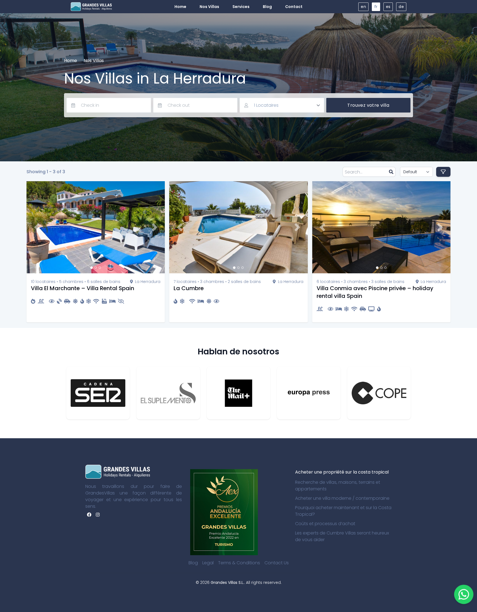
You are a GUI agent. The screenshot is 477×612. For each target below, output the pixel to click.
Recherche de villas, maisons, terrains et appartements (337, 485)
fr (376, 6)
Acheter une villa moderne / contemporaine (342, 498)
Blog (193, 563)
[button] (36, 227)
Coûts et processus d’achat (325, 523)
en (363, 6)
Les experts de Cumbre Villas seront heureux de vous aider (342, 536)
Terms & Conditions (239, 563)
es (388, 6)
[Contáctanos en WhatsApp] (464, 594)
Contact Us (276, 563)
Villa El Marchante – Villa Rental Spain (82, 288)
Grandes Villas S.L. (227, 582)
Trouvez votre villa (368, 105)
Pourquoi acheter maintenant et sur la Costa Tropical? (343, 510)
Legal (208, 563)
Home (70, 60)
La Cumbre (189, 288)
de (401, 6)
